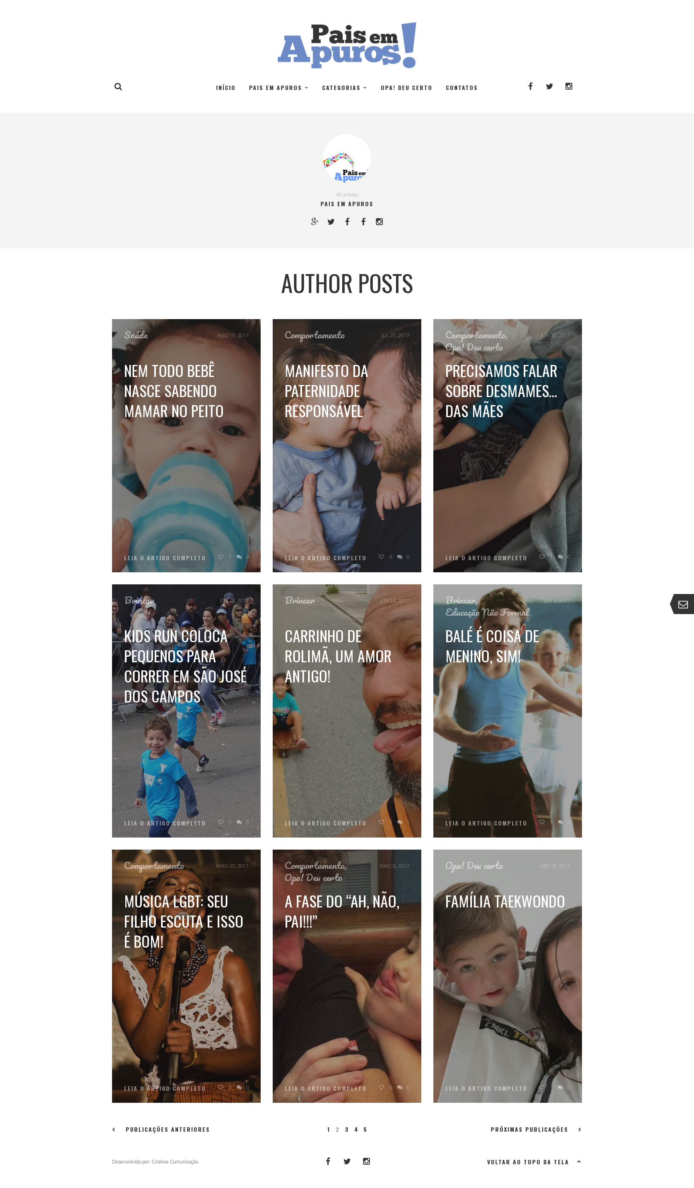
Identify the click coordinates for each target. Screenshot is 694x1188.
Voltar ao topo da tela (528, 1161)
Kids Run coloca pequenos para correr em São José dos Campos (185, 665)
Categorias (341, 87)
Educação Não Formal (487, 612)
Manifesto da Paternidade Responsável (326, 390)
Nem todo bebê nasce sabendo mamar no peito (174, 390)
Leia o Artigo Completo (165, 558)
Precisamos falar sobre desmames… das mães (501, 390)
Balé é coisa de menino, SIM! (492, 645)
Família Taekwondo (505, 900)
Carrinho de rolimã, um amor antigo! (338, 655)
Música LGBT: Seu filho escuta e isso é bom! (183, 920)
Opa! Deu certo (407, 87)
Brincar (139, 600)
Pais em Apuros (275, 87)
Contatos (462, 87)
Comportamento (315, 335)
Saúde (136, 335)
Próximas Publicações (529, 1129)
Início (226, 87)
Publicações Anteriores (168, 1129)
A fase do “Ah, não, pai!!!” (342, 910)
